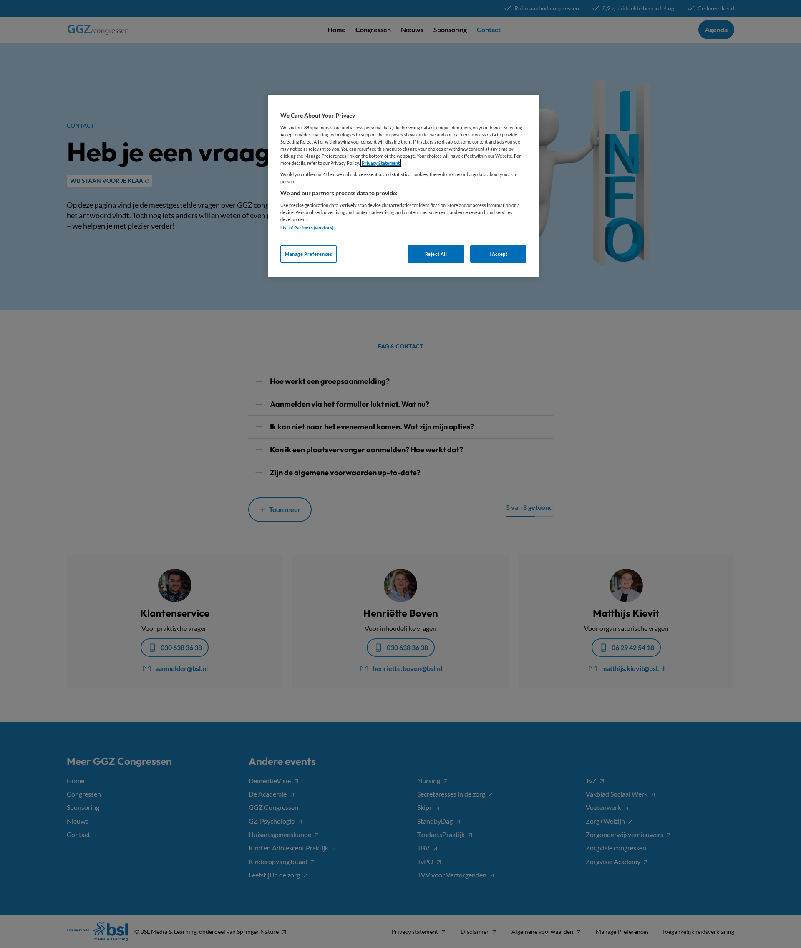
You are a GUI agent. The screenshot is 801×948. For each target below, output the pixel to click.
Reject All (436, 254)
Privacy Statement (381, 163)
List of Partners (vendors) (306, 227)
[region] (403, 186)
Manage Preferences (308, 254)
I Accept (498, 254)
